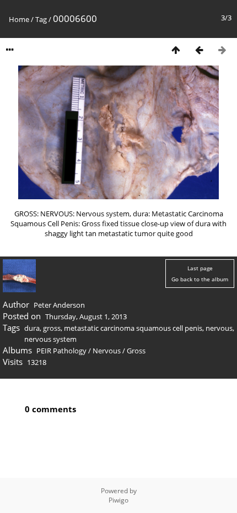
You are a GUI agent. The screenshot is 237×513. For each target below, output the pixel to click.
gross (52, 328)
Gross (136, 351)
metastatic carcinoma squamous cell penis (133, 328)
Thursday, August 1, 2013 (86, 316)
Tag (41, 19)
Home (19, 19)
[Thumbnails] (175, 49)
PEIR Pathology (61, 351)
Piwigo (118, 500)
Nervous (107, 351)
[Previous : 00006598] (199, 49)
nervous (219, 328)
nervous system (50, 339)
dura (32, 328)
